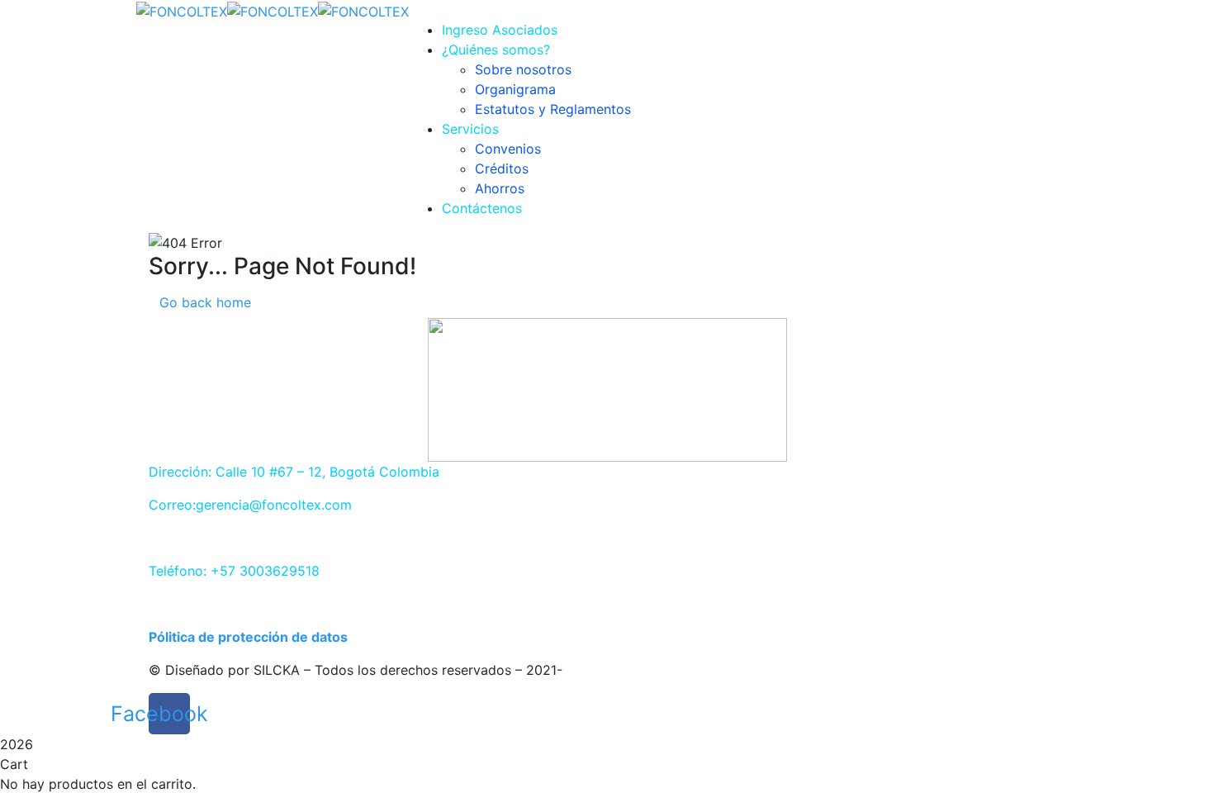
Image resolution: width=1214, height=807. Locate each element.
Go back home (205, 302)
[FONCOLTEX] (181, 10)
